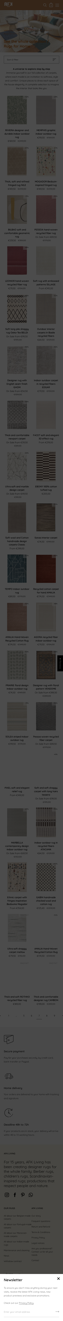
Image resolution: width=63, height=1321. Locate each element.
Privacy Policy (26, 1302)
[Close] (58, 1279)
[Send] (57, 1312)
